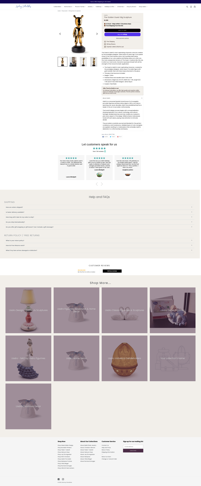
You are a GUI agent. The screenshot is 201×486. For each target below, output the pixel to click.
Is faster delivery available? (99, 212)
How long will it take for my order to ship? (99, 217)
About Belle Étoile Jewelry (88, 445)
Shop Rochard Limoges (65, 466)
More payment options (122, 38)
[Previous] (60, 34)
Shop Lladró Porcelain (64, 459)
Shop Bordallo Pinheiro (65, 448)
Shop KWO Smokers (64, 457)
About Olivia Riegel (86, 459)
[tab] (122, 98)
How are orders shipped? (99, 207)
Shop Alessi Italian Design (65, 445)
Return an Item (106, 457)
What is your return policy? (99, 240)
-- (102, 454)
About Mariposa (85, 457)
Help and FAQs (106, 448)
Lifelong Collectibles (67, 482)
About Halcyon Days (86, 452)
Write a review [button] (112, 271)
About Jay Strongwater (87, 454)
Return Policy (106, 450)
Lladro (59, 11)
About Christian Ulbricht (87, 448)
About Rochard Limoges (87, 461)
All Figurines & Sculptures (75, 11)
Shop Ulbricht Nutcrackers (66, 468)
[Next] (97, 34)
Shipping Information (108, 452)
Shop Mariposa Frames (65, 461)
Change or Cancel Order (109, 459)
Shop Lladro (65, 11)
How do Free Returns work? (99, 245)
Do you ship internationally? (99, 222)
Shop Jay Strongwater (65, 454)
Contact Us (105, 445)
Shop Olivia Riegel (63, 463)
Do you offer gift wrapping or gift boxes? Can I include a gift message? (99, 227)
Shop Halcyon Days (64, 452)
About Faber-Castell (86, 450)
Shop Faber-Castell (64, 450)
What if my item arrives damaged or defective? (99, 250)
